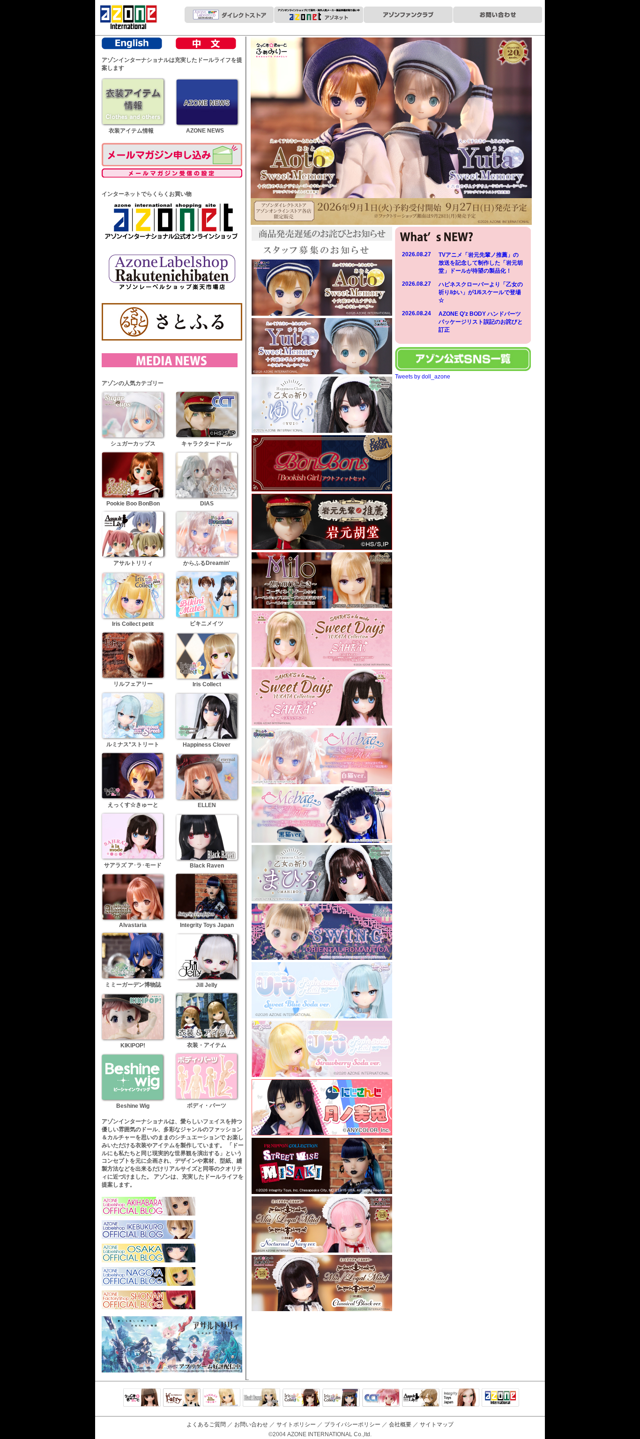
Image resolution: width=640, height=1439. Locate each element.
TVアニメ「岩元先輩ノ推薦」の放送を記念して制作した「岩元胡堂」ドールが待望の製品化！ (481, 263)
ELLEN (341, 1398)
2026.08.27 (416, 254)
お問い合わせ (251, 1424)
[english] (131, 47)
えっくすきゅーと (142, 1398)
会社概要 (400, 1424)
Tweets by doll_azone (422, 376)
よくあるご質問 (206, 1424)
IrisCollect (301, 1398)
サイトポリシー (296, 1424)
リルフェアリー (182, 1398)
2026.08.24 (416, 313)
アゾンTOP (500, 1398)
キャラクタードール (381, 1398)
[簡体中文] (205, 47)
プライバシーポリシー (352, 1424)
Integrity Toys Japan (460, 1398)
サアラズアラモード (221, 1398)
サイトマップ (437, 1424)
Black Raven (261, 1398)
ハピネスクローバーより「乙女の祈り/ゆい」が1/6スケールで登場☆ (481, 292)
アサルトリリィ (420, 1398)
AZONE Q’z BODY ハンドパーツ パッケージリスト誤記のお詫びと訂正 (483, 322)
